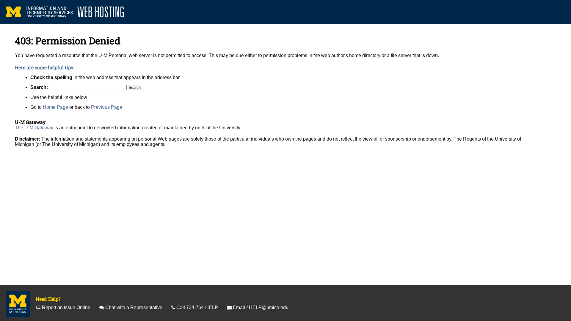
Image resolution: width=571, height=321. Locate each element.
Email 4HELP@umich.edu (260, 307)
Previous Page (106, 107)
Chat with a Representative (133, 307)
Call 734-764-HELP (197, 307)
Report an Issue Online (66, 307)
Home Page (55, 107)
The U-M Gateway (34, 127)
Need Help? (48, 299)
